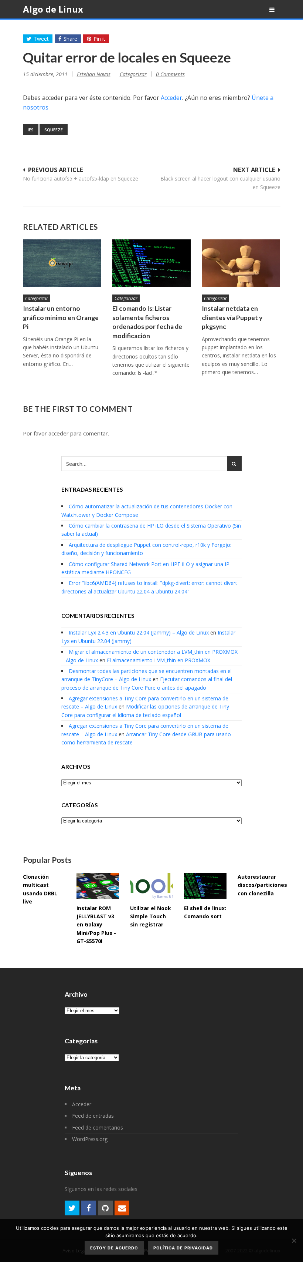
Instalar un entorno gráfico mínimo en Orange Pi (61, 317)
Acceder (171, 98)
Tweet (41, 38)
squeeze (53, 129)
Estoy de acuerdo (114, 1248)
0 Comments (170, 74)
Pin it (99, 38)
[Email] (122, 1208)
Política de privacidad (183, 1248)
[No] (293, 1240)
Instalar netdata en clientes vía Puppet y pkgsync (232, 317)
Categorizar (133, 74)
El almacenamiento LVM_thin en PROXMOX (158, 660)
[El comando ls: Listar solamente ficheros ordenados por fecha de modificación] (151, 263)
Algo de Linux (53, 9)
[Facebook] (88, 1208)
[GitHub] (105, 1208)
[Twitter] (72, 1208)
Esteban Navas (93, 74)
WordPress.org (90, 1138)
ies (31, 129)
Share (70, 38)
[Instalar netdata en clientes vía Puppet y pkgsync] (241, 263)
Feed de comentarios (97, 1127)
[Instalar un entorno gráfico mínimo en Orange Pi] (62, 263)
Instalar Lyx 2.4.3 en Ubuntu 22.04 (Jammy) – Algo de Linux (139, 632)
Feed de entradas (93, 1115)
